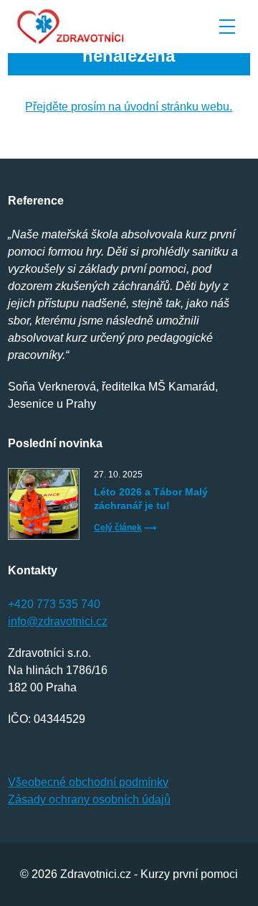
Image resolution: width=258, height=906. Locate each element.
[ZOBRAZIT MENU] (227, 26)
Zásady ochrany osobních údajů (89, 799)
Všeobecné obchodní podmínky (88, 782)
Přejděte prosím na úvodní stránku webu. (128, 107)
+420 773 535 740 (54, 604)
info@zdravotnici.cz (58, 621)
